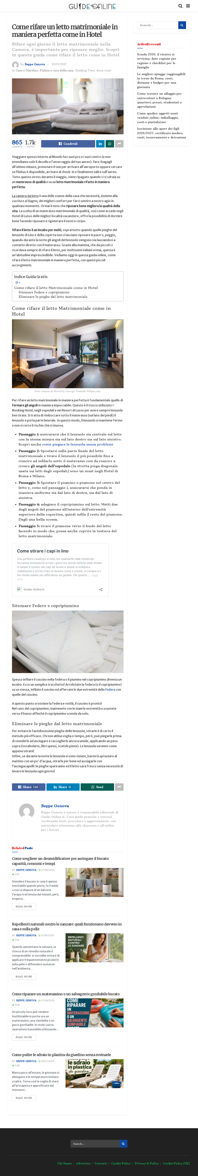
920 (16, 874)
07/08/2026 (47, 1000)
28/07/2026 (47, 1061)
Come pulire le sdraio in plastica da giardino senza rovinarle (61, 1055)
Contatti (101, 1163)
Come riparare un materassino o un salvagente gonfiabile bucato (66, 994)
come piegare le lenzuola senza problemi (77, 444)
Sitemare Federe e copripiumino (44, 292)
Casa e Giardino (27, 70)
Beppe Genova (35, 64)
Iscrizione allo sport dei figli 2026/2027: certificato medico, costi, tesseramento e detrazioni (161, 133)
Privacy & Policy (147, 1163)
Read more (24, 906)
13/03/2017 (59, 64)
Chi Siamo (64, 1163)
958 (17, 1005)
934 (16, 940)
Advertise (83, 1163)
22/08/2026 (47, 870)
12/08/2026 (47, 935)
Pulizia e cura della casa (56, 70)
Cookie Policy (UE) (176, 1163)
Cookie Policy (121, 1163)
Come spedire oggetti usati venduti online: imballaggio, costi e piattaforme (158, 118)
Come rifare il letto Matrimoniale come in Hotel (56, 288)
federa (110, 689)
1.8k (17, 1065)
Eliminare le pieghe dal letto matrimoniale (53, 297)
